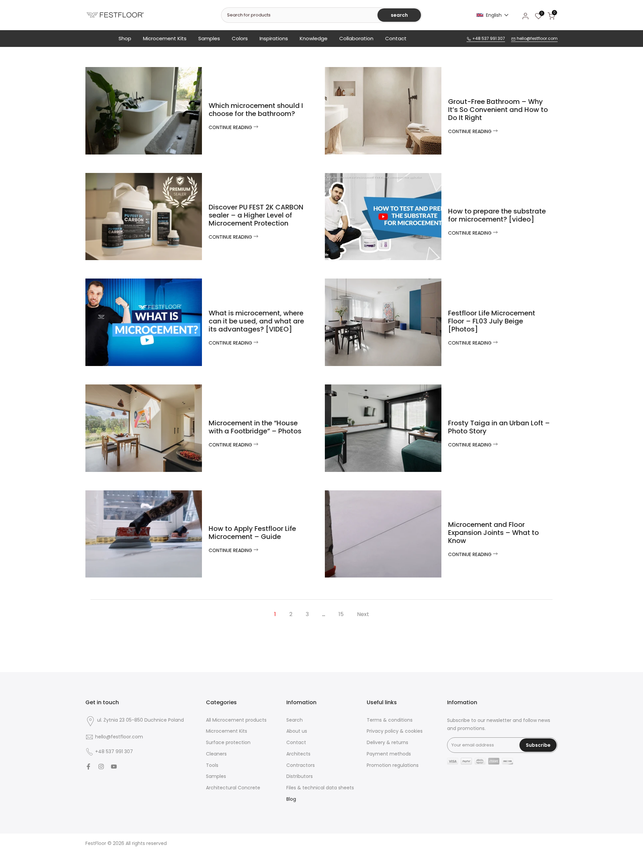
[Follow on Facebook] (88, 767)
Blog (291, 799)
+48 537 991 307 (488, 38)
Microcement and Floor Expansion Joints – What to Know (493, 532)
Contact (396, 38)
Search (294, 720)
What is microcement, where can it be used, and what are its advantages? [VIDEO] (256, 321)
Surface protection (228, 742)
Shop (125, 38)
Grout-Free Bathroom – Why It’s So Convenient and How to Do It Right (498, 109)
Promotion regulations (393, 765)
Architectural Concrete (233, 788)
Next (363, 614)
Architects (298, 754)
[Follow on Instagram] (101, 767)
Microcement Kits (165, 38)
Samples (209, 38)
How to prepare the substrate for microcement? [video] (497, 215)
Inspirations (274, 38)
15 (341, 614)
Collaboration (356, 38)
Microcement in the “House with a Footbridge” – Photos (255, 427)
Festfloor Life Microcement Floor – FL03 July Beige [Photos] (491, 321)
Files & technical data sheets (320, 788)
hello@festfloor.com (537, 38)
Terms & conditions (390, 720)
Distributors (299, 776)
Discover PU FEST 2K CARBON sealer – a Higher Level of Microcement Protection (256, 215)
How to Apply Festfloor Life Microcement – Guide (252, 532)
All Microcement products (236, 720)
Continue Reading (231, 127)
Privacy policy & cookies (395, 731)
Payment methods (389, 754)
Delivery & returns (387, 742)
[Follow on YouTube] (114, 767)
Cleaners (216, 754)
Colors (240, 38)
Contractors (300, 765)
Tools (212, 765)
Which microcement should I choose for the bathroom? (256, 109)
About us (296, 731)
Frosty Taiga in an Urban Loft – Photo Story (499, 427)
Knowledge (314, 38)
